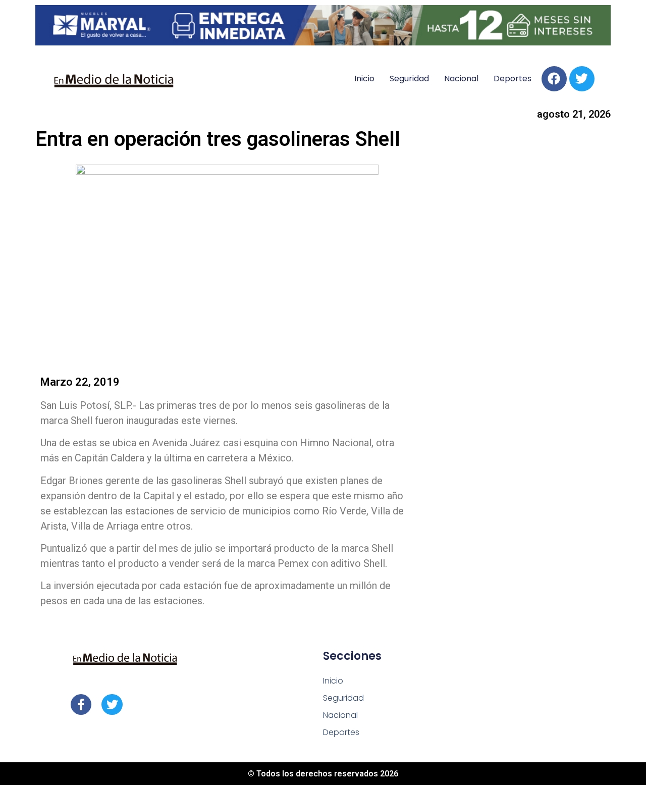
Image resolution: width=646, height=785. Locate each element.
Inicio (364, 78)
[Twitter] (582, 78)
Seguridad (409, 78)
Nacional (461, 78)
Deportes (512, 78)
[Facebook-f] (81, 704)
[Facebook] (554, 78)
